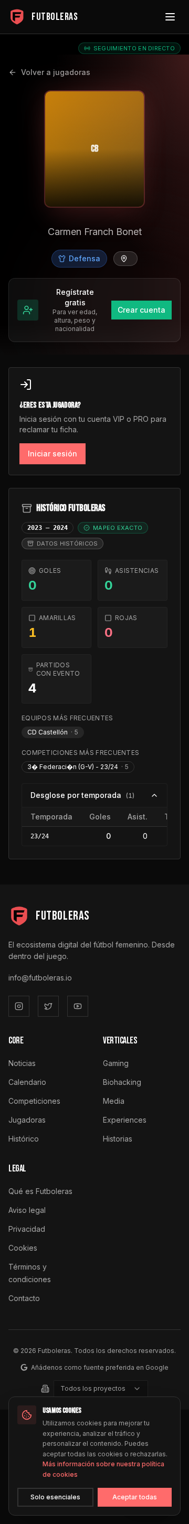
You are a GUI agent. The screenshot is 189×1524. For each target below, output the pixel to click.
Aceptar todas (134, 1497)
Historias (117, 1138)
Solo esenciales (55, 1497)
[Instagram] (18, 1006)
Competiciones (34, 1100)
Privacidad (26, 1228)
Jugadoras (27, 1119)
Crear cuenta (141, 309)
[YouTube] (77, 1006)
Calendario (27, 1082)
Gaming (116, 1063)
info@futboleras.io (40, 977)
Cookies (22, 1247)
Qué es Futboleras (40, 1191)
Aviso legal (27, 1210)
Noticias (22, 1063)
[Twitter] (48, 1006)
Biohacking (122, 1082)
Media (113, 1100)
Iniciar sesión (52, 453)
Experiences (124, 1119)
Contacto (24, 1298)
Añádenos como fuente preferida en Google (100, 1367)
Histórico (23, 1138)
